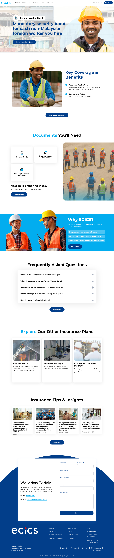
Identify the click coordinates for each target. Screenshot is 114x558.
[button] (17, 3)
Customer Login (97, 3)
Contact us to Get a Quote (24, 42)
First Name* (63, 463)
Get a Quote (108, 3)
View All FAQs (57, 309)
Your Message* (64, 492)
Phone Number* (64, 477)
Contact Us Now (19, 194)
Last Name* (80, 463)
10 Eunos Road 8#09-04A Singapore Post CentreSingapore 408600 (21, 548)
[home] (7, 3)
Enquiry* (62, 485)
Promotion (36, 3)
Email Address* (64, 470)
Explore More (57, 442)
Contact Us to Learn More (56, 115)
